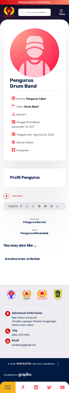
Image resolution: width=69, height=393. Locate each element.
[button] (62, 11)
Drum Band (31, 106)
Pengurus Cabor (36, 99)
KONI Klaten (17, 196)
